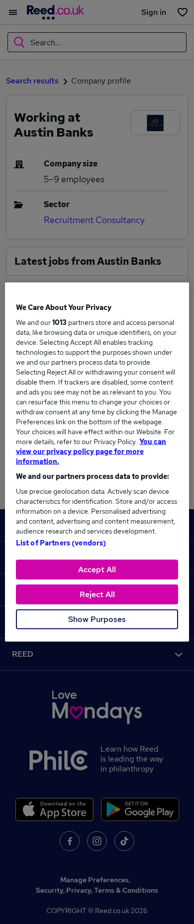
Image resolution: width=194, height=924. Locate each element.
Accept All (97, 569)
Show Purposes (97, 619)
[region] (97, 462)
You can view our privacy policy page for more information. (91, 451)
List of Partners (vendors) (61, 543)
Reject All (97, 594)
